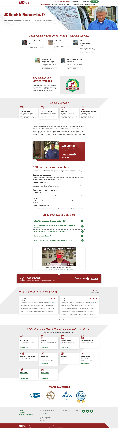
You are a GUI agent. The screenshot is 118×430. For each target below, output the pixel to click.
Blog (68, 4)
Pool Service (24, 372)
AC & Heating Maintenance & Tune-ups (87, 43)
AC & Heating (15, 7)
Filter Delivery (59, 41)
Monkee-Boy (60, 427)
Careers (21, 410)
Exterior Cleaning (66, 340)
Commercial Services (76, 1)
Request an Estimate (68, 154)
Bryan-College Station (62, 1)
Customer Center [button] (76, 4)
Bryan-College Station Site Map (26, 414)
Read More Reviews (58, 319)
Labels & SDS (22, 412)
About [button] (54, 4)
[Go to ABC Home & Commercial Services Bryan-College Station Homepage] (24, 3)
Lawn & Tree (44, 356)
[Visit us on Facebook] (83, 411)
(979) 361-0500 (95, 1)
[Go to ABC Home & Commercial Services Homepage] (22, 426)
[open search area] (97, 4)
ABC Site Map (35, 425)
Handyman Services (87, 340)
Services (24, 347)
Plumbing (64, 356)
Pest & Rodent (85, 356)
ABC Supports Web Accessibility (57, 425)
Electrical (43, 340)
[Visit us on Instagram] (91, 411)
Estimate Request (90, 4)
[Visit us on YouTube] (87, 411)
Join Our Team (86, 1)
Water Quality (45, 372)
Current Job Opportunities (66, 269)
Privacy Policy (44, 425)
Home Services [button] (45, 4)
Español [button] (61, 4)
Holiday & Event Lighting (28, 356)
